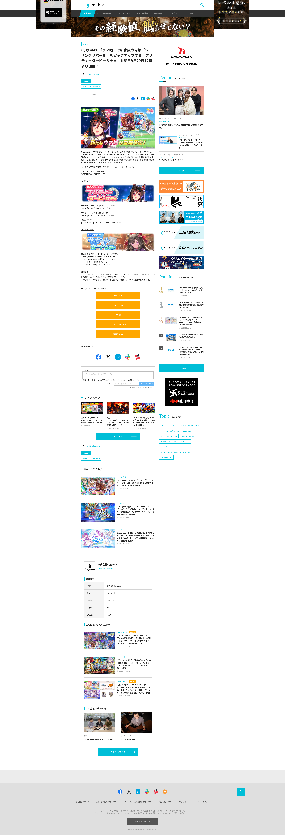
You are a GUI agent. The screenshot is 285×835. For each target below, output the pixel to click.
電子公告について (166, 802)
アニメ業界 (172, 13)
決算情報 (158, 13)
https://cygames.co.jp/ (106, 568)
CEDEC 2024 (186, 431)
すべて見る (118, 436)
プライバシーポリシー (201, 802)
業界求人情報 (125, 13)
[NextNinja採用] (181, 392)
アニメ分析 (188, 13)
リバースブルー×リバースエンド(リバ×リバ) (175, 441)
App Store (118, 295)
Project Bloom (165, 447)
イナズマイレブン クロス (168, 426)
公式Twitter (118, 334)
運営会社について (82, 802)
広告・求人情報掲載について (107, 802)
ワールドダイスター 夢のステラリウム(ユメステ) (176, 452)
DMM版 (118, 314)
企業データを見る (118, 752)
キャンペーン (88, 44)
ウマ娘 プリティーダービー (91, 86)
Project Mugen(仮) (187, 436)
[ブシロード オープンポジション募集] (181, 56)
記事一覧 (87, 13)
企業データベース (105, 13)
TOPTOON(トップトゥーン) (169, 431)
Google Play (118, 305)
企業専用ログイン (141, 821)
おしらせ (182, 802)
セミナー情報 (142, 13)
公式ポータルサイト (118, 324)
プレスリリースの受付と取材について (138, 802)
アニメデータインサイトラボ (189, 426)
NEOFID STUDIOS (166, 457)
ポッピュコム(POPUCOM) (168, 436)
